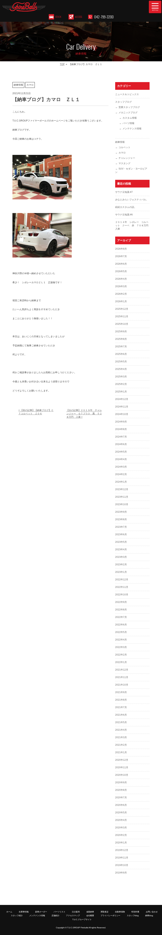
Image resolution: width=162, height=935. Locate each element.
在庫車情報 (24, 912)
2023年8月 (121, 519)
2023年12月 (121, 489)
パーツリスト (59, 912)
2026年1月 (121, 301)
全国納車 (90, 912)
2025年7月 (121, 346)
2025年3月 (121, 376)
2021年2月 (121, 745)
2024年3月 (121, 466)
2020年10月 (121, 775)
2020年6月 (121, 805)
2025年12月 (121, 309)
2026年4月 (121, 279)
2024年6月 (121, 444)
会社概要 (90, 915)
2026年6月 (121, 263)
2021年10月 (121, 684)
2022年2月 (121, 654)
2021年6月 (121, 714)
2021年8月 (121, 699)
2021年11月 (121, 677)
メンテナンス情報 (131, 128)
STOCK (58, 16)
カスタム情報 (129, 118)
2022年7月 (121, 617)
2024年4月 (121, 459)
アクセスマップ (73, 915)
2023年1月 (121, 572)
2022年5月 (121, 632)
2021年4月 (121, 729)
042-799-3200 (104, 16)
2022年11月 (121, 587)
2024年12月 (121, 399)
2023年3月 (121, 557)
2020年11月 (121, 767)
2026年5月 (121, 271)
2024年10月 (121, 414)
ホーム (9, 912)
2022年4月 (121, 639)
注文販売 (76, 912)
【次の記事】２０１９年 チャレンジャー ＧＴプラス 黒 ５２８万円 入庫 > (84, 413)
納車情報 (120, 142)
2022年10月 (121, 594)
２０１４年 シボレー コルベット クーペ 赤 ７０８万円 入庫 (133, 225)
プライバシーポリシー (110, 915)
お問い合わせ (152, 912)
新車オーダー (41, 912)
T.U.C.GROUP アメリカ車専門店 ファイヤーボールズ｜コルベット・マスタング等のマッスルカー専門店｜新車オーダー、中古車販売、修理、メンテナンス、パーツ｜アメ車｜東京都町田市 (62, 7)
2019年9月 (121, 872)
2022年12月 (121, 579)
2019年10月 (121, 865)
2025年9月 (121, 331)
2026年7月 (121, 256)
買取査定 (104, 912)
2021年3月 (121, 737)
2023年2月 (121, 564)
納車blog (149, 915)
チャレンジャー (127, 158)
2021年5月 (121, 722)
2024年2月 (121, 474)
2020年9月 (121, 782)
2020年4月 (121, 820)
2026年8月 (121, 248)
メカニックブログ (128, 112)
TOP (62, 64)
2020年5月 (121, 812)
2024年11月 (121, 406)
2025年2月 (121, 384)
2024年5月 (121, 451)
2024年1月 (121, 481)
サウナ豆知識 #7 (124, 192)
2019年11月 (121, 857)
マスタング (124, 163)
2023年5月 (121, 542)
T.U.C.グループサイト (82, 919)
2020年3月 (121, 827)
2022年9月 (121, 602)
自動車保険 (120, 912)
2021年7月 (121, 707)
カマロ (122, 152)
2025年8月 (121, 339)
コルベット (124, 147)
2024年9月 (121, 421)
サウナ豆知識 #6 (124, 214)
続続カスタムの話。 (126, 207)
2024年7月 (121, 436)
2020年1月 (121, 842)
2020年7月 (121, 797)
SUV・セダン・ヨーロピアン (131, 170)
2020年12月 (121, 760)
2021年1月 (121, 752)
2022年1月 (121, 662)
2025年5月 (121, 361)
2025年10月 (121, 324)
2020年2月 (121, 835)
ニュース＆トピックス (127, 94)
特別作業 (135, 912)
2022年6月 (121, 624)
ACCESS (78, 16)
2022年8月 (121, 609)
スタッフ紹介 (17, 915)
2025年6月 (121, 354)
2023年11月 (121, 496)
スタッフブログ (123, 101)
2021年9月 (121, 692)
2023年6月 (121, 534)
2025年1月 (121, 391)
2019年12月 (121, 850)
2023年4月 (121, 549)
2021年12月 (121, 669)
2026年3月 (121, 286)
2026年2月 (121, 294)
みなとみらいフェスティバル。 (131, 199)
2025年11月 (121, 316)
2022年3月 (121, 647)
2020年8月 (121, 790)
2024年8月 (121, 429)
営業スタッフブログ (129, 107)
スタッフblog (133, 915)
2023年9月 (121, 512)
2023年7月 (121, 527)
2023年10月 (121, 504)
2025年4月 (121, 369)
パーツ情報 (128, 123)
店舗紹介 (55, 915)
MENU (155, 7)
